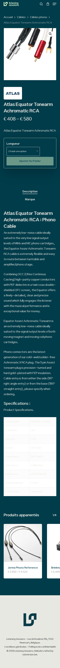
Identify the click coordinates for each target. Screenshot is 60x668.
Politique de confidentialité (42, 647)
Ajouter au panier (30, 161)
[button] (54, 4)
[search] (41, 4)
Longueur (13, 143)
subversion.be (29, 654)
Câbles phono (38, 17)
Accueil (8, 17)
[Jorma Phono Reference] (23, 543)
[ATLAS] (13, 94)
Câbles (21, 17)
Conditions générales (15, 647)
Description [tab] (30, 191)
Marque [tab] (30, 199)
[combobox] (23, 151)
